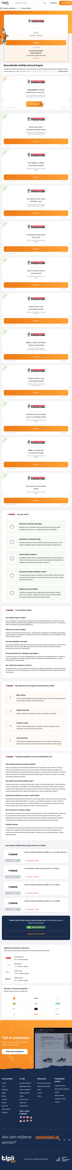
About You (5, 1106)
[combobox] (30, 3)
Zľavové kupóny (24, 1099)
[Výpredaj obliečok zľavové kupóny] (57, 1014)
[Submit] (44, 3)
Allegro (4, 1093)
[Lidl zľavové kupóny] (14, 1003)
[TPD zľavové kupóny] (36, 1003)
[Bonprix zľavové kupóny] (36, 998)
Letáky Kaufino (24, 1106)
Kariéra (39, 1096)
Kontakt (57, 1102)
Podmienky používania (43, 1083)
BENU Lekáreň (6, 1109)
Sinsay (4, 1096)
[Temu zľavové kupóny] (14, 998)
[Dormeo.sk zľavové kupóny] (14, 1009)
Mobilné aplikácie (24, 1093)
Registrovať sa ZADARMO (36, 934)
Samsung (4, 1112)
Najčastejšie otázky (25, 1086)
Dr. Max (4, 1083)
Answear (4, 1099)
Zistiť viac (36, 58)
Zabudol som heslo (60, 1098)
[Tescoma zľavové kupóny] (36, 1009)
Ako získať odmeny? (25, 1083)
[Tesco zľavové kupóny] (57, 1009)
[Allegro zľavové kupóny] (36, 1014)
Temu (3, 1086)
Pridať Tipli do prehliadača (15, 1051)
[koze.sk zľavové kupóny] (14, 1014)
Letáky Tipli (23, 1102)
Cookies (39, 1093)
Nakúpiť (36, 42)
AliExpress (5, 1089)
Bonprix (4, 1102)
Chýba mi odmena (60, 1085)
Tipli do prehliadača (25, 1089)
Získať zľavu (36, 141)
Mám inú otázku (59, 1095)
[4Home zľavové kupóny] (57, 1003)
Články (21, 1096)
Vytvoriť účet (65, 3)
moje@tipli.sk (47, 1137)
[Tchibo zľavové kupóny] (57, 998)
